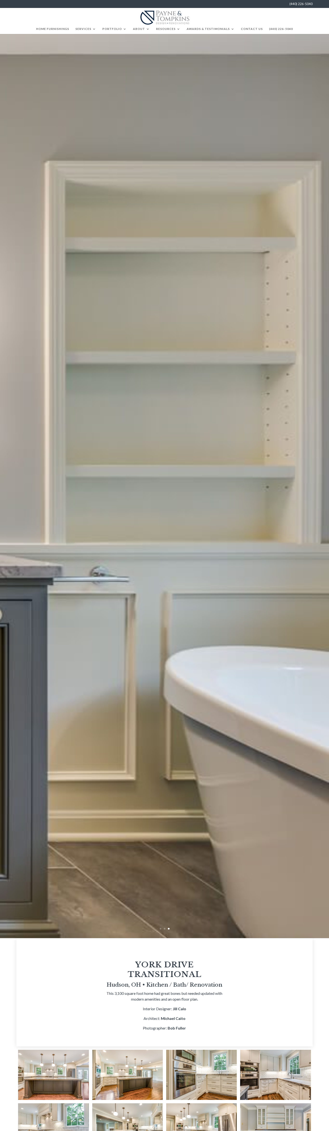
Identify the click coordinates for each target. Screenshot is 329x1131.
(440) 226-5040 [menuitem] (281, 29)
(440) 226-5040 (301, 4)
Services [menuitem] (83, 29)
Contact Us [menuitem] (252, 29)
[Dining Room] (275, 1128)
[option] (164, 485)
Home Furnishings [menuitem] (52, 29)
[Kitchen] (53, 1074)
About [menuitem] (139, 29)
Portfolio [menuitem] (112, 29)
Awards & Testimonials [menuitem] (208, 29)
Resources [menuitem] (166, 29)
